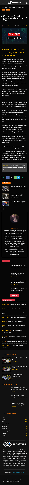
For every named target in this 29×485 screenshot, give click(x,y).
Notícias (7, 9)
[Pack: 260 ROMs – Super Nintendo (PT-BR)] (6, 369)
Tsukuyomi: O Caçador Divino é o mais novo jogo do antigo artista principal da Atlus (18, 404)
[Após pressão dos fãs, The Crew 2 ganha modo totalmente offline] (5, 203)
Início (3, 7)
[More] (22, 177)
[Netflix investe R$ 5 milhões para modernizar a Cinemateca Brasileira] (6, 390)
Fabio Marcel (8, 25)
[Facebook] (8, 177)
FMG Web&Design (19, 477)
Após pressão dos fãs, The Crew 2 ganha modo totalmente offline (18, 202)
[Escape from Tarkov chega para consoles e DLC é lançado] (5, 196)
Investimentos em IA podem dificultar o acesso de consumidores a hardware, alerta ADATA (19, 289)
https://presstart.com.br (14, 228)
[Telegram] (18, 177)
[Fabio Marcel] (3, 26)
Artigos (6, 7)
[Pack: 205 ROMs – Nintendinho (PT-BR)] (6, 360)
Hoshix (3, 321)
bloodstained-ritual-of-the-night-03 (18, 304)
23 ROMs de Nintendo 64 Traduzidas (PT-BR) (16, 341)
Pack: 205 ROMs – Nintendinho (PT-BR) (19, 358)
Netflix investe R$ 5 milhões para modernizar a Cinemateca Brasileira (19, 388)
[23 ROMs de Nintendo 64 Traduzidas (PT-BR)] (6, 377)
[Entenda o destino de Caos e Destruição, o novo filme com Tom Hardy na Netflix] (6, 398)
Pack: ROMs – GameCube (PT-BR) (19, 317)
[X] (11, 177)
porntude (4, 304)
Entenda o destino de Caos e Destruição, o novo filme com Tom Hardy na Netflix (18, 396)
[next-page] (5, 209)
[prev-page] (2, 209)
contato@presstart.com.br (18, 472)
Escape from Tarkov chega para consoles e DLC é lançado (17, 194)
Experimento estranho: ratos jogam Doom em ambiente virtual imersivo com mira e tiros (18, 187)
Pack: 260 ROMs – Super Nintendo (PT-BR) (19, 367)
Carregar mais (14, 295)
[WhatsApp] (15, 177)
